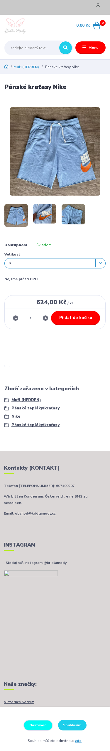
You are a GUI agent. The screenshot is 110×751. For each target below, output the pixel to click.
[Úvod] (22, 26)
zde (78, 740)
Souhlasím (72, 725)
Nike (16, 416)
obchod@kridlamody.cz (35, 513)
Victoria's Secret (19, 702)
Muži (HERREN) (26, 67)
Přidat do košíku (75, 317)
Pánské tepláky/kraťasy (35, 408)
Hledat (65, 47)
